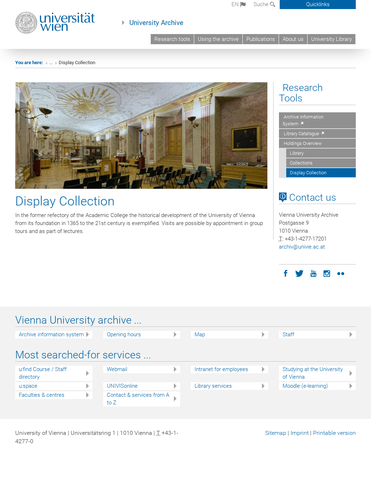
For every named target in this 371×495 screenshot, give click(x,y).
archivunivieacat (302, 247)
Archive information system (51, 334)
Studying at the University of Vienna (313, 373)
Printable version (334, 432)
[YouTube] (313, 273)
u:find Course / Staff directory (43, 373)
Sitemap (275, 432)
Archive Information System (303, 120)
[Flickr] (341, 273)
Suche (262, 4)
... (51, 62)
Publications (260, 39)
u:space (28, 386)
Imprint (300, 432)
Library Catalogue (301, 133)
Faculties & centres (41, 395)
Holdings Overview (302, 143)
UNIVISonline (122, 386)
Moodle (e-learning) (305, 386)
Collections (301, 163)
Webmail (117, 369)
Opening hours (124, 334)
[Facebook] (286, 273)
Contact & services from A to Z (138, 399)
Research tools (172, 39)
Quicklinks (318, 4)
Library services (213, 386)
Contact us (311, 197)
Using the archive (218, 39)
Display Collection (308, 172)
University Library (331, 39)
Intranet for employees (221, 369)
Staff (288, 334)
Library (297, 153)
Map (200, 334)
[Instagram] (327, 273)
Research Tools (301, 93)
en (236, 4)
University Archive (156, 23)
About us (293, 39)
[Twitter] (300, 273)
